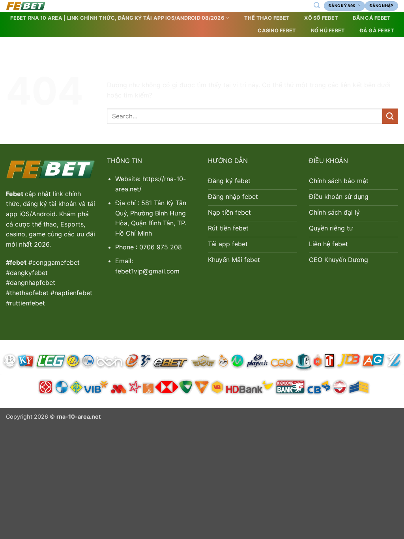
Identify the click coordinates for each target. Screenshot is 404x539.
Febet (15, 194)
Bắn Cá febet (372, 18)
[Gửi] (390, 116)
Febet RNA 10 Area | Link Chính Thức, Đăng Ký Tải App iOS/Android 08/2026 (117, 18)
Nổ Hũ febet (328, 31)
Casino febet (277, 31)
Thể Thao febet (267, 18)
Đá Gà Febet (377, 31)
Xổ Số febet (321, 18)
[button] (317, 5)
